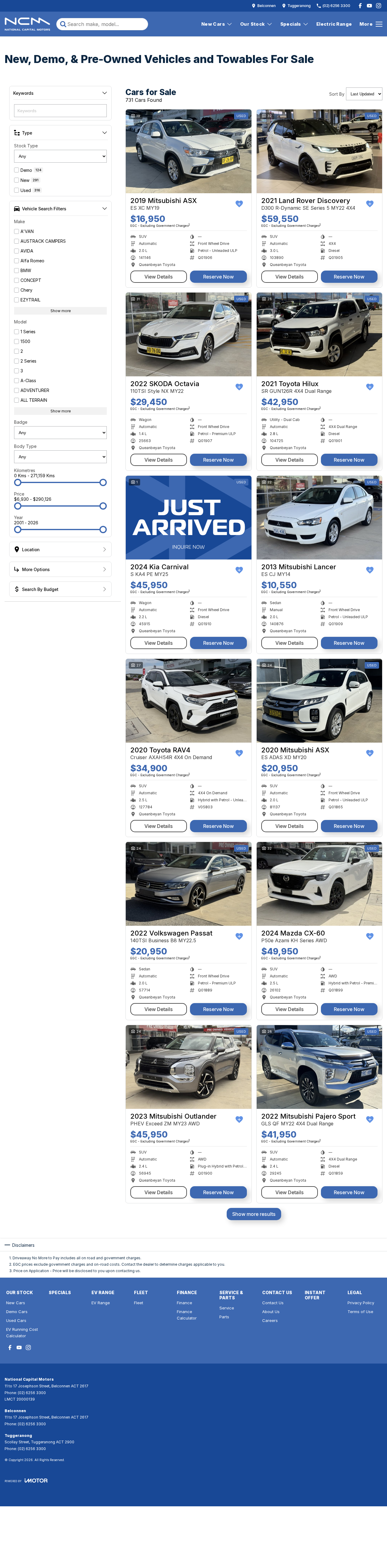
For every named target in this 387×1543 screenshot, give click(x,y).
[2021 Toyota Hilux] (319, 334)
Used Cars (16, 1320)
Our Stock (252, 24)
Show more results (254, 1214)
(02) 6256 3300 (32, 1392)
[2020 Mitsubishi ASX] (319, 701)
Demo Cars (17, 1311)
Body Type (25, 446)
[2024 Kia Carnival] (188, 517)
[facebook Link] (360, 5)
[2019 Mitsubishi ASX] (188, 151)
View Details (158, 277)
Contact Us (273, 1302)
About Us (271, 1311)
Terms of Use (360, 1311)
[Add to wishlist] (239, 204)
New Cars (213, 24)
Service (226, 1307)
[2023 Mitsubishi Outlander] (188, 1067)
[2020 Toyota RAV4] (188, 701)
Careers (270, 1320)
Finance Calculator (187, 1314)
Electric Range (334, 24)
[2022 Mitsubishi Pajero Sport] (319, 1067)
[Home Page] (27, 24)
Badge (20, 422)
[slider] (17, 482)
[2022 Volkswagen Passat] (188, 884)
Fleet (138, 1302)
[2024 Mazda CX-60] (319, 884)
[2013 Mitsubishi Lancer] (319, 517)
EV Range (100, 1302)
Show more (60, 310)
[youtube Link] (369, 5)
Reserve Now (218, 277)
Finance (184, 1302)
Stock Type (26, 145)
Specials (290, 24)
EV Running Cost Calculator (22, 1332)
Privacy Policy (361, 1302)
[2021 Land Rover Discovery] (319, 151)
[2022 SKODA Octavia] (188, 334)
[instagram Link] (378, 5)
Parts (224, 1316)
